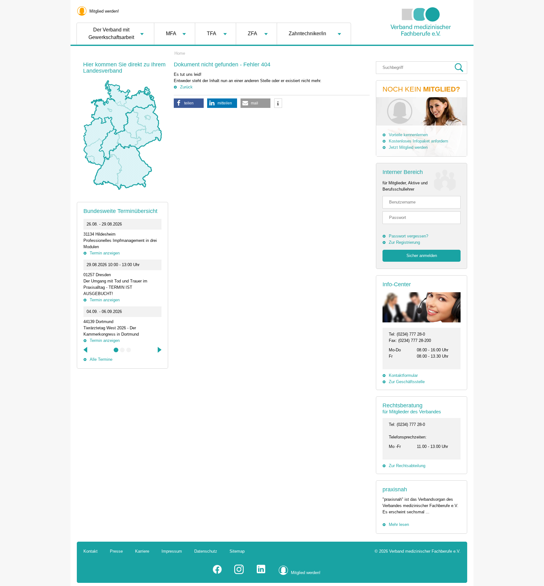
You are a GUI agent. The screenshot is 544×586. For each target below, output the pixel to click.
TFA (211, 33)
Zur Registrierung (404, 242)
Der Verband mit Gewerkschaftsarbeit (111, 33)
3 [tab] (129, 350)
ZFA (252, 33)
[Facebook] (217, 572)
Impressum (172, 551)
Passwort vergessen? (408, 236)
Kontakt (90, 551)
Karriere (142, 551)
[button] (189, 103)
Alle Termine (101, 359)
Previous (86, 350)
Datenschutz (205, 551)
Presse (116, 551)
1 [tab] (116, 350)
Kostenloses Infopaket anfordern (418, 141)
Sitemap (237, 551)
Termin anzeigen (105, 253)
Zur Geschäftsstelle (407, 381)
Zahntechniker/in (307, 33)
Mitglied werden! (104, 11)
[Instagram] (239, 572)
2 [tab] (122, 350)
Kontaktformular (403, 375)
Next (159, 350)
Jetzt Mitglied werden (408, 147)
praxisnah (394, 489)
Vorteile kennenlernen (408, 134)
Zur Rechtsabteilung (407, 465)
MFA (171, 33)
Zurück (186, 87)
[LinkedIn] (261, 572)
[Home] (421, 51)
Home (179, 53)
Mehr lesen (399, 524)
